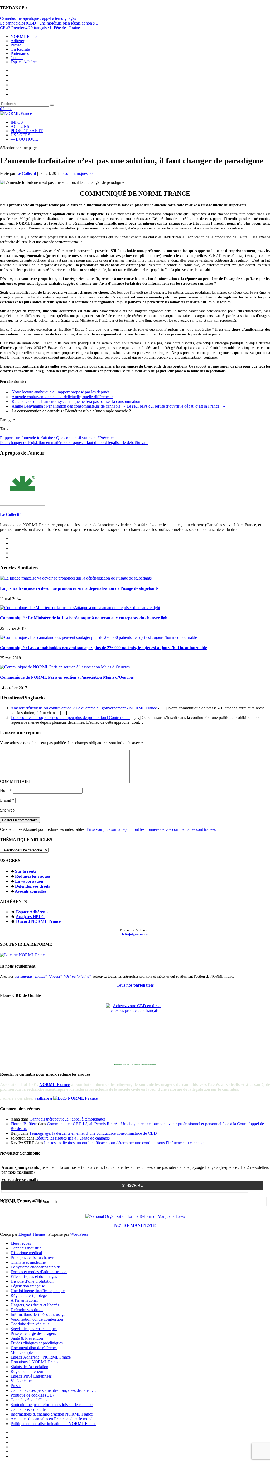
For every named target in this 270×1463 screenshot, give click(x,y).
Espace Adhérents (32, 912)
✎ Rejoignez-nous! (135, 934)
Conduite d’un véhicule (30, 1324)
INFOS (17, 122)
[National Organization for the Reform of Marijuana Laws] (135, 1216)
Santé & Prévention (27, 1338)
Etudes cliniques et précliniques (37, 1343)
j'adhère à (43, 1098)
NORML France (24, 36)
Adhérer (17, 40)
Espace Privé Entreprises (31, 1376)
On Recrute (20, 49)
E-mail (7, 800)
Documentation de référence (34, 1347)
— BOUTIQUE (24, 139)
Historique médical (26, 1252)
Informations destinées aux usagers (39, 1314)
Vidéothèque (21, 1381)
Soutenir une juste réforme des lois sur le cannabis (52, 1404)
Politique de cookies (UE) (32, 1395)
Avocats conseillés (30, 891)
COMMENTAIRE (16, 781)
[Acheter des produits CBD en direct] (135, 1032)
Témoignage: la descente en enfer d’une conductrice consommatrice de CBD (93, 1133)
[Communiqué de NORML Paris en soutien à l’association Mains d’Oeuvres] (65, 667)
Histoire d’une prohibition (32, 1281)
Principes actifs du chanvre (33, 1257)
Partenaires (20, 53)
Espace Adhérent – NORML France (41, 1357)
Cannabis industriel (26, 1248)
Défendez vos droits (32, 886)
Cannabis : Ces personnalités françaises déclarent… (53, 1390)
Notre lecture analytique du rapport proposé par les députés (60, 392)
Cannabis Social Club (29, 1400)
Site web (7, 810)
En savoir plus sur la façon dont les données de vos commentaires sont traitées (151, 829)
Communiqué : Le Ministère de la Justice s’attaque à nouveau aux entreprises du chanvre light (84, 618)
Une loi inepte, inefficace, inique (38, 1290)
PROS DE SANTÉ (27, 130)
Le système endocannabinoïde (36, 1267)
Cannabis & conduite (28, 1409)
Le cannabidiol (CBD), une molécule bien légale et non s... (49, 23)
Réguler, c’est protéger (29, 1295)
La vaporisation (29, 881)
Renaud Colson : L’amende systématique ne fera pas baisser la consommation (76, 401)
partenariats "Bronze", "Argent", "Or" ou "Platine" (53, 976)
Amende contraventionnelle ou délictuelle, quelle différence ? (62, 396)
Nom (6, 790)
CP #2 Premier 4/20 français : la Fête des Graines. (41, 28)
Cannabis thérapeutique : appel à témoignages (38, 18)
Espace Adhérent (25, 62)
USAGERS (20, 135)
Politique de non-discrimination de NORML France (53, 1423)
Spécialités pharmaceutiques (34, 1328)
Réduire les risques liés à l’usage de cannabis (72, 1138)
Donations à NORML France (35, 1362)
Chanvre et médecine (28, 1262)
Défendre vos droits (27, 1309)
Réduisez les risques (32, 876)
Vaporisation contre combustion (37, 1319)
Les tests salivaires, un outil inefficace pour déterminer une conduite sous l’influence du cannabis (124, 1143)
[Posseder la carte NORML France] (23, 955)
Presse (16, 45)
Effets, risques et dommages (34, 1276)
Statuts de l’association (29, 1366)
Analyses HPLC (30, 916)
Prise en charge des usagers (33, 1333)
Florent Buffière (24, 1124)
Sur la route (25, 871)
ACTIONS (20, 126)
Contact (17, 57)
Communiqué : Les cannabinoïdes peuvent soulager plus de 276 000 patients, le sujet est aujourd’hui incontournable (103, 647)
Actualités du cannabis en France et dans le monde (52, 1419)
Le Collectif (26, 173)
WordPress (79, 1234)
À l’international (24, 1300)
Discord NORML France (38, 921)
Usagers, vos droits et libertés (35, 1305)
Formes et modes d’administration (39, 1271)
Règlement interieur (27, 1371)
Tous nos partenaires (135, 985)
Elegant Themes (31, 1234)
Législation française (28, 1286)
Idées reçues (21, 1243)
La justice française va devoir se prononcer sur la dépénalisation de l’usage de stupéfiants (79, 588)
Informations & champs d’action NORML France (52, 1414)
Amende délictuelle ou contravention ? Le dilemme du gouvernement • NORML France (84, 708)
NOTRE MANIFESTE (135, 1225)
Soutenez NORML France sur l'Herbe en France (135, 1065)
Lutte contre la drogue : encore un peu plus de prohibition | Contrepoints (70, 717)
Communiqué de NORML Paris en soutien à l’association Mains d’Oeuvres (67, 677)
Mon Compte (22, 1352)
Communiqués (75, 173)
